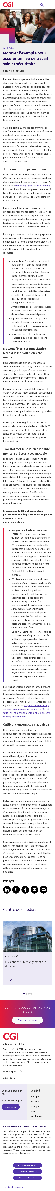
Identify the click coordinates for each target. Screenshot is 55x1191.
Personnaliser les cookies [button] (27, 1171)
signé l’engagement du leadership (32, 185)
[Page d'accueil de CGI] (8, 4)
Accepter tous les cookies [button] (27, 1165)
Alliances (35, 1101)
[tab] (24, 994)
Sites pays (36, 1106)
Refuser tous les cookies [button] (28, 1178)
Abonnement (10, 1107)
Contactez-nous (27, 1020)
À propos (35, 1096)
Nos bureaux (37, 1116)
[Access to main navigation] (49, 5)
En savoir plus (9, 1071)
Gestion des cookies (13, 1187)
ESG (33, 1111)
